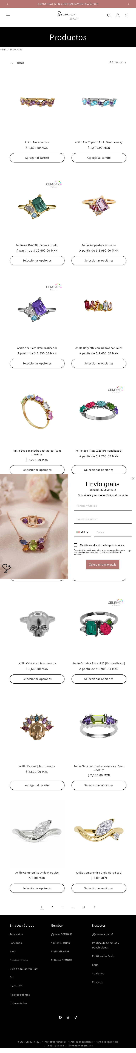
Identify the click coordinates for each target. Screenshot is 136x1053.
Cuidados (98, 973)
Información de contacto (80, 1045)
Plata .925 (16, 986)
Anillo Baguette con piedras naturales (99, 348)
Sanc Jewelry (32, 1041)
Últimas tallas (18, 1003)
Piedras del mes (20, 994)
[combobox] (82, 532)
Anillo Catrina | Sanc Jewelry (37, 766)
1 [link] (41, 907)
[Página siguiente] (94, 906)
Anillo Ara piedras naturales (99, 245)
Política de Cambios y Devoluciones (105, 945)
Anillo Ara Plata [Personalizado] (37, 348)
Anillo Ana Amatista (37, 142)
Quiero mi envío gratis (102, 564)
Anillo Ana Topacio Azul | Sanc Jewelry (99, 142)
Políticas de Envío (103, 956)
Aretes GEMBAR (60, 951)
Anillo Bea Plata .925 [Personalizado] (99, 450)
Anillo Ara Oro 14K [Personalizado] (37, 245)
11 (83, 907)
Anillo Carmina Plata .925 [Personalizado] (99, 663)
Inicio (3, 49)
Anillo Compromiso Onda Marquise (37, 872)
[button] (8, 15)
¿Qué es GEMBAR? (61, 934)
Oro (12, 977)
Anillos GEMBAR (60, 943)
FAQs (95, 965)
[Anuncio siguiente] (129, 4)
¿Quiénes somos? (102, 934)
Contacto (97, 982)
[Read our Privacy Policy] (130, 551)
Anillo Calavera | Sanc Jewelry (37, 663)
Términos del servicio (107, 1041)
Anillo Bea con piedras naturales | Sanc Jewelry (37, 452)
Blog (12, 951)
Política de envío (55, 1045)
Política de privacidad (81, 1041)
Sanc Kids (16, 943)
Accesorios (16, 934)
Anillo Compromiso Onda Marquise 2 (99, 872)
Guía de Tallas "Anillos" (24, 968)
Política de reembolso (55, 1041)
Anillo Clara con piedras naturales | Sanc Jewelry (99, 768)
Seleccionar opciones (37, 260)
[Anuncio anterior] (7, 4)
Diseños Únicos (19, 960)
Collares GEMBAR (61, 960)
